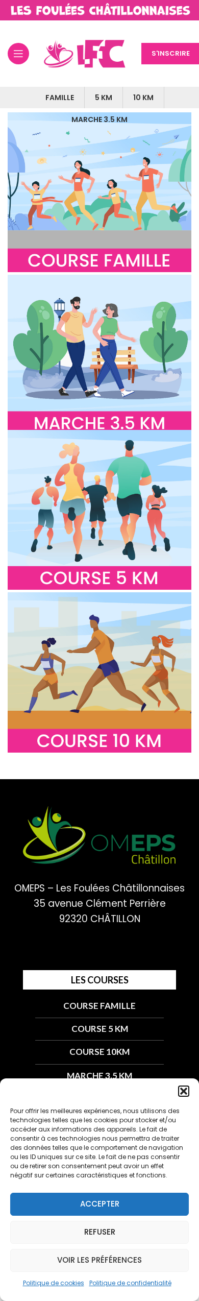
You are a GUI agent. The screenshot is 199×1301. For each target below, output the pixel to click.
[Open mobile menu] (18, 53)
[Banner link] (99, 192)
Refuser (99, 1231)
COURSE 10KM (99, 1051)
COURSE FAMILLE (99, 1005)
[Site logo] (99, 10)
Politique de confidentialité (130, 1283)
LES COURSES (100, 979)
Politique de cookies (53, 1283)
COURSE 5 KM (99, 1028)
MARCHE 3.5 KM (99, 1075)
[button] (184, 1091)
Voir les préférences (99, 1260)
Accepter (99, 1203)
